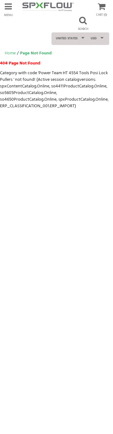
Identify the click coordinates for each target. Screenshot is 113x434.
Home (10, 53)
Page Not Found (36, 53)
